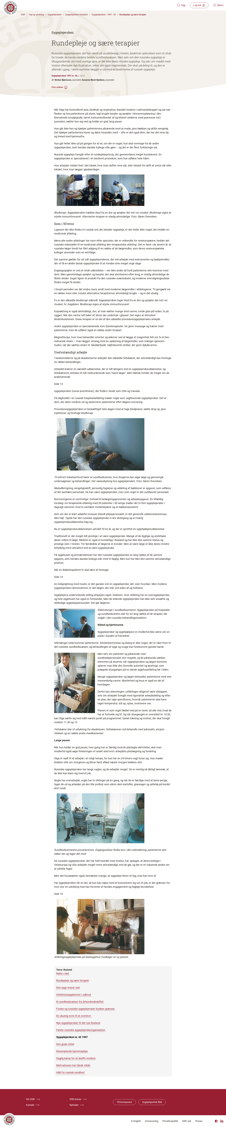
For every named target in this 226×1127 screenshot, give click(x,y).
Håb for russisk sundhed (70, 1072)
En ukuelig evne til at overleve (74, 1015)
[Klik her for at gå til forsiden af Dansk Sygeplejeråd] (90, 5)
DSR (23, 14)
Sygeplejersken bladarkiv (76, 14)
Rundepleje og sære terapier (132, 14)
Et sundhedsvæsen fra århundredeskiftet (80, 1001)
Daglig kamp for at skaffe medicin (76, 1058)
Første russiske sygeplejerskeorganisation (81, 1030)
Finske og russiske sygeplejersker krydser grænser (85, 1008)
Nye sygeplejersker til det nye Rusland (78, 1022)
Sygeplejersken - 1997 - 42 (104, 14)
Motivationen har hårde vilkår (73, 1065)
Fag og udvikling (36, 14)
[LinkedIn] (221, 1121)
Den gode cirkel (65, 1044)
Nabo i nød (62, 973)
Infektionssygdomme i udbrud (73, 994)
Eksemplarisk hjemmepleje (72, 1051)
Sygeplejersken (54, 14)
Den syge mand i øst (68, 987)
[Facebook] (216, 1121)
